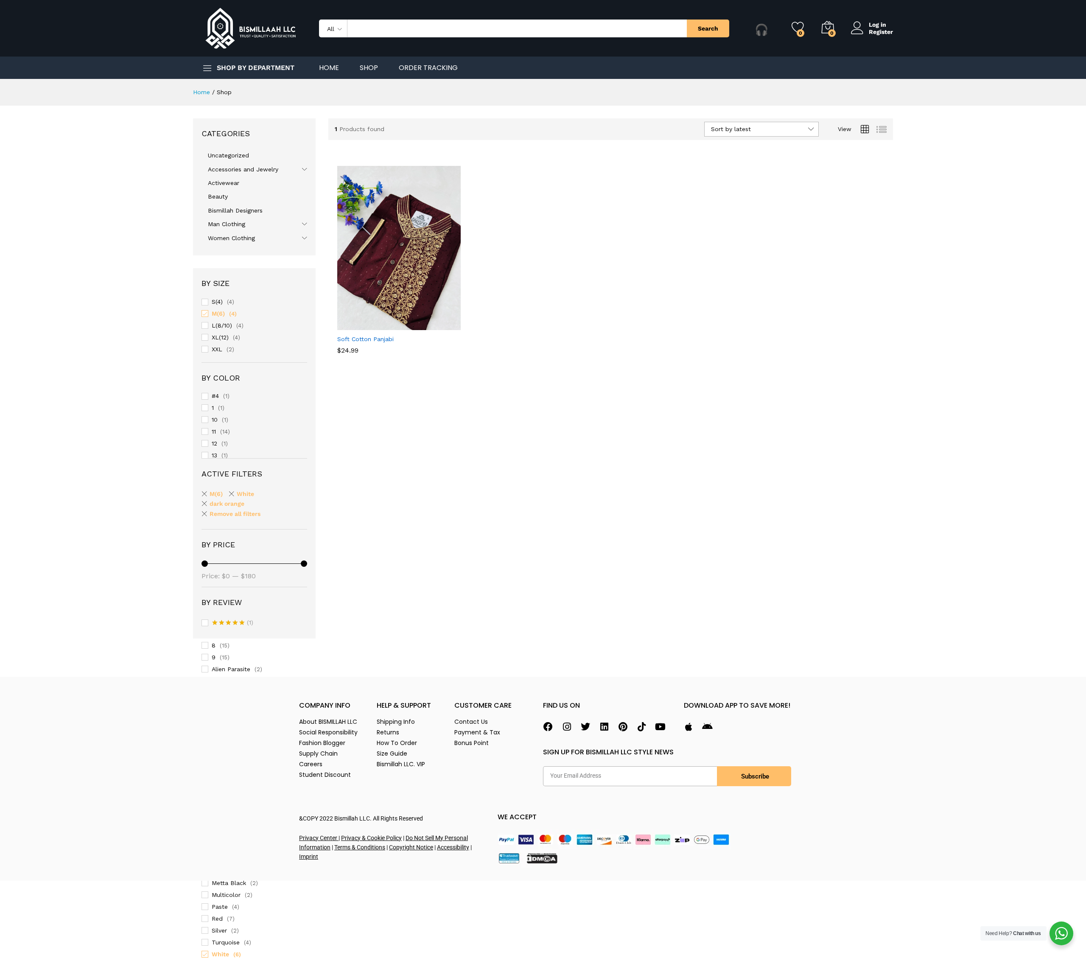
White (220, 954)
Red (217, 918)
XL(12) (220, 337)
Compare (428, 325)
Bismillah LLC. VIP (401, 764)
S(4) (217, 301)
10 (215, 419)
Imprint (308, 856)
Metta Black (229, 883)
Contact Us (471, 721)
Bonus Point (471, 743)
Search (708, 28)
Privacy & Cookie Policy (371, 838)
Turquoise (226, 942)
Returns (388, 732)
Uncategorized (228, 155)
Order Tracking (428, 67)
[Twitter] (585, 726)
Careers (310, 764)
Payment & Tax (477, 732)
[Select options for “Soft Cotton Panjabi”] (370, 325)
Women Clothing (231, 238)
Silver (219, 930)
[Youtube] (660, 726)
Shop (369, 67)
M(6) (218, 313)
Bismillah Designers (235, 210)
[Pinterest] (622, 726)
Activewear (223, 182)
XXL (217, 349)
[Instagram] (566, 726)
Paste (220, 906)
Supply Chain (318, 753)
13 (214, 455)
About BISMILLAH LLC (328, 721)
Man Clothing (226, 224)
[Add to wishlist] (409, 325)
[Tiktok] (641, 726)
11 (214, 431)
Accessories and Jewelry (243, 169)
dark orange (227, 503)
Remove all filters (235, 513)
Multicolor (226, 894)
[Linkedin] (604, 726)
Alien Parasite (231, 669)
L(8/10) (222, 325)
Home (329, 67)
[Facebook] (548, 726)
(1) (232, 623)
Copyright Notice (411, 847)
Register (881, 31)
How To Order (397, 743)
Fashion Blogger (322, 743)
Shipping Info (396, 721)
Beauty (218, 196)
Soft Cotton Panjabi (365, 339)
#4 (215, 395)
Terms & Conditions (359, 847)
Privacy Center (319, 838)
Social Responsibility (328, 732)
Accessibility (453, 847)
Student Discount (325, 774)
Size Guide (392, 753)
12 (214, 443)
